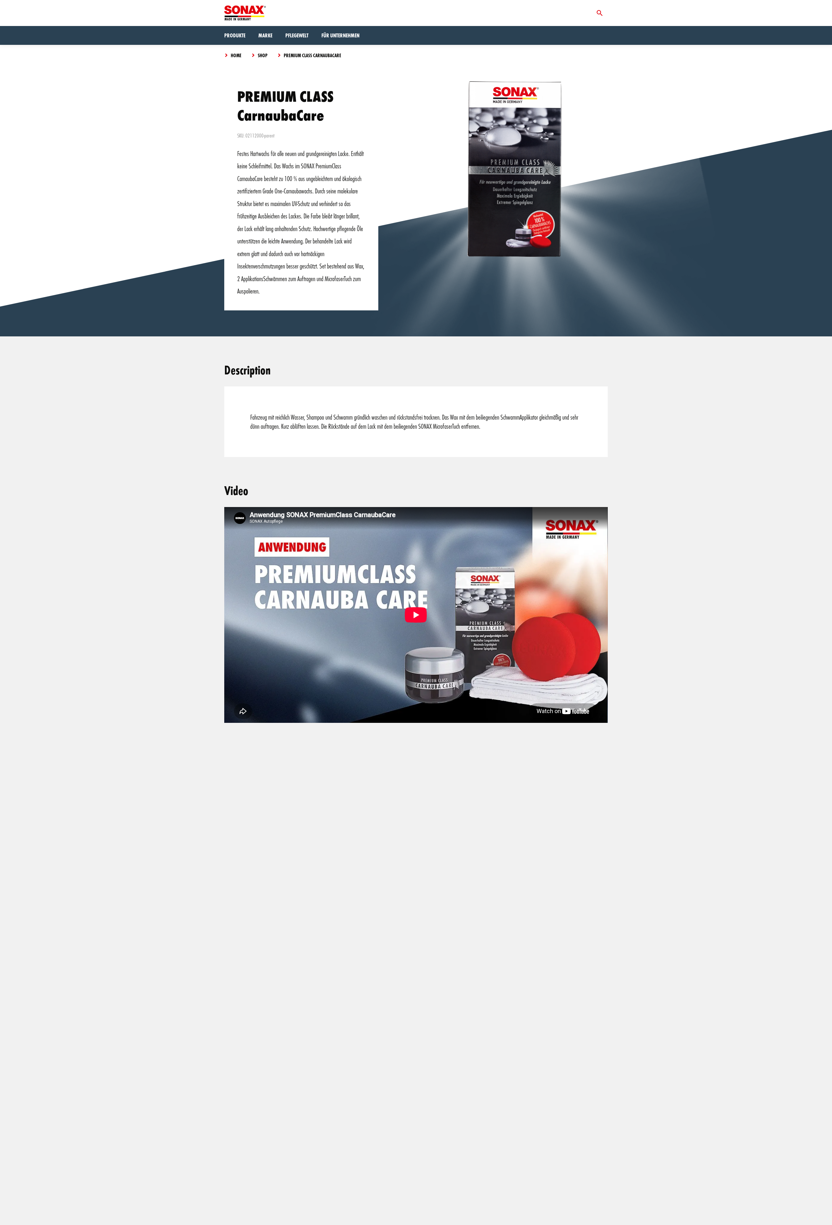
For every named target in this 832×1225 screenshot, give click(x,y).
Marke (265, 35)
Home (236, 55)
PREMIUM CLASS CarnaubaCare (312, 55)
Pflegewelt (296, 35)
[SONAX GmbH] (245, 13)
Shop (262, 55)
